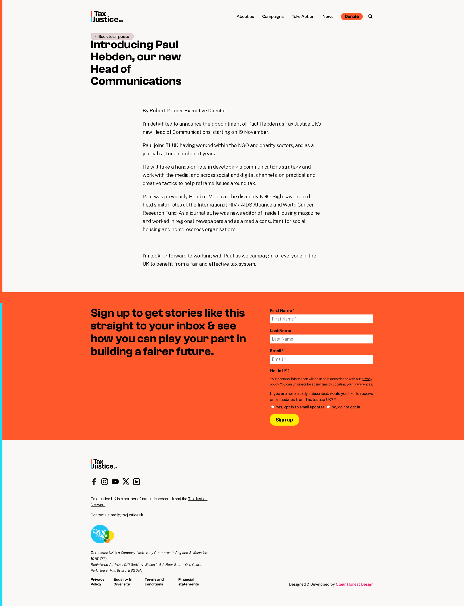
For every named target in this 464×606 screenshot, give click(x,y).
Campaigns (273, 16)
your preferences (359, 384)
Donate (352, 16)
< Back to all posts (112, 36)
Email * (277, 350)
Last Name (280, 330)
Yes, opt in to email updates (300, 407)
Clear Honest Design (354, 584)
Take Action (303, 16)
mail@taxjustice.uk (127, 515)
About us (245, 16)
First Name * (282, 310)
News (328, 16)
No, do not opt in (345, 407)
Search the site (370, 16)
